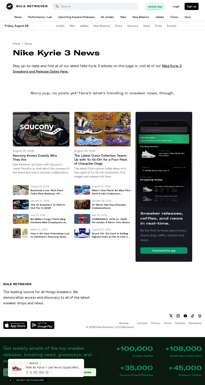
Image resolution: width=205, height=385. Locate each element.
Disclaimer (195, 323)
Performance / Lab (40, 17)
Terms (168, 323)
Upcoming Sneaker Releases (76, 17)
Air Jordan (107, 17)
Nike (123, 17)
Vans (187, 17)
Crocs (174, 17)
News (18, 17)
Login (176, 6)
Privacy (155, 323)
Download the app (164, 250)
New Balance (141, 17)
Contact (142, 323)
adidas (160, 17)
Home (16, 43)
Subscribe (85, 372)
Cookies (180, 323)
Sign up (191, 6)
